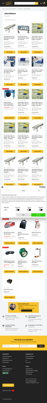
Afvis (23, 214)
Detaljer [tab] (23, 190)
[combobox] (24, 3)
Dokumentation (6, 370)
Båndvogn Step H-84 (36, 232)
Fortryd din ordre (8, 385)
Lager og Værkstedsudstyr (11, 8)
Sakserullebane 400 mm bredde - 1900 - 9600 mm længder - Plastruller (23, 104)
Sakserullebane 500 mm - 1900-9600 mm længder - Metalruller (9, 171)
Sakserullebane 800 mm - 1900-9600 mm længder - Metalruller (37, 171)
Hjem (3, 8)
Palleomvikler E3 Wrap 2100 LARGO (37, 262)
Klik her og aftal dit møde (27, 310)
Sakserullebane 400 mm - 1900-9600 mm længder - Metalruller (37, 137)
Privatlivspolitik (29, 358)
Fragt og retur (5, 358)
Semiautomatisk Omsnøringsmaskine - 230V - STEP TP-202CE (9, 104)
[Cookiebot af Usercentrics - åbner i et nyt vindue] (40, 187)
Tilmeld (41, 346)
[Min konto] (41, 3)
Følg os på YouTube (6, 390)
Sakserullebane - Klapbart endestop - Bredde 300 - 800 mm (37, 71)
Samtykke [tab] (8, 190)
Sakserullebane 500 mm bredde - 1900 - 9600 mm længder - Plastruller (37, 104)
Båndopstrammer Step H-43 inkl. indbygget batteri (9, 262)
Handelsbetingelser (7, 356)
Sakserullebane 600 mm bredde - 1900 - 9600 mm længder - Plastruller (9, 137)
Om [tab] (39, 190)
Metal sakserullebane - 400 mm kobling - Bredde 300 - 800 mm (23, 38)
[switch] (17, 210)
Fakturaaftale (5, 362)
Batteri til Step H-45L (8, 289)
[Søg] (36, 3)
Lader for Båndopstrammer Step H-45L (23, 234)
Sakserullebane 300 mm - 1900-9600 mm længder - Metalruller (9, 38)
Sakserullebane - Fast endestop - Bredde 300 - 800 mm (23, 71)
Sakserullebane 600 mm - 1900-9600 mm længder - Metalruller (23, 171)
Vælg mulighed (9, 52)
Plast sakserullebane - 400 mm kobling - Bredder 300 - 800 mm (9, 71)
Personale (28, 362)
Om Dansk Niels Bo (30, 356)
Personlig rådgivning (7, 368)
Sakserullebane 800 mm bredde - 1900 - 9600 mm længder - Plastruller (23, 137)
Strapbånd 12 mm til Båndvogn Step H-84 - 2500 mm (22, 263)
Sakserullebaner (27, 8)
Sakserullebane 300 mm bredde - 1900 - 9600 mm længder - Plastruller (37, 38)
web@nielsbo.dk (32, 380)
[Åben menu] (3, 3)
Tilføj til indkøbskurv (9, 117)
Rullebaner (20, 8)
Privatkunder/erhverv (7, 360)
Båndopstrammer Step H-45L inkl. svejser (9, 233)
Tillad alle (38, 214)
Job (26, 360)
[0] (43, 3)
